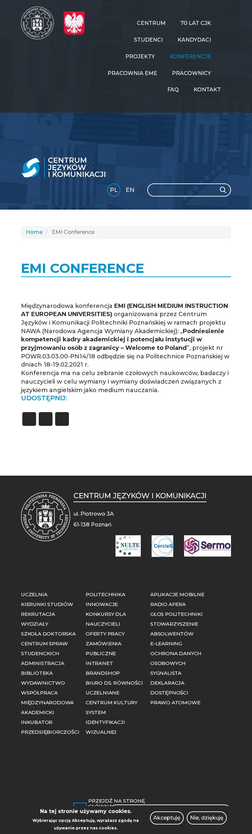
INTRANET (99, 663)
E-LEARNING (166, 643)
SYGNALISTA (165, 673)
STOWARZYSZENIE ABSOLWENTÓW (174, 629)
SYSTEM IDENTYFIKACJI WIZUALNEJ (105, 722)
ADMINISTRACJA (42, 663)
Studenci (148, 40)
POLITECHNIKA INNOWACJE (105, 599)
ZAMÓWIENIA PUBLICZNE (103, 648)
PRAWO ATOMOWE (175, 702)
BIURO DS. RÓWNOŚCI (114, 683)
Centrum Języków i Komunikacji (77, 167)
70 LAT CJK (195, 23)
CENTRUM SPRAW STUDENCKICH (44, 648)
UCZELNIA (34, 594)
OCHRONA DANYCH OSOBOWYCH (175, 658)
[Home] (40, 23)
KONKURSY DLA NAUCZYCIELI (106, 619)
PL (114, 190)
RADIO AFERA (168, 604)
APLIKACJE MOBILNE (177, 594)
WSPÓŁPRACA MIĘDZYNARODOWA (47, 698)
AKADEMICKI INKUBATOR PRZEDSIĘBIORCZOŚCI (50, 722)
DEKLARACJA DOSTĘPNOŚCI (169, 688)
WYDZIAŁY (34, 624)
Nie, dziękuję (206, 818)
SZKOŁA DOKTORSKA (48, 634)
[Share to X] (45, 419)
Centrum (151, 23)
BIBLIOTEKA (37, 673)
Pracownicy (191, 73)
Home (34, 232)
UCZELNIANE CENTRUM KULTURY (111, 698)
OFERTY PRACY (105, 634)
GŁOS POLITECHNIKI (176, 614)
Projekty (140, 56)
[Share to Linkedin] (62, 419)
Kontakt (207, 89)
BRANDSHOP (103, 673)
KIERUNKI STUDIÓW (47, 604)
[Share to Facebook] (29, 419)
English (131, 191)
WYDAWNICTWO (43, 683)
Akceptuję (166, 818)
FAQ (173, 89)
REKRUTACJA (38, 614)
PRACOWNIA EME (132, 73)
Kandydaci (194, 40)
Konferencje (190, 56)
